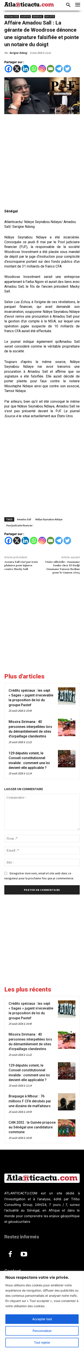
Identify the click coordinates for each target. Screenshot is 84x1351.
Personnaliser (42, 1331)
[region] (42, 1311)
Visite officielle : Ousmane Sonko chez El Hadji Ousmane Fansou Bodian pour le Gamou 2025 (62, 567)
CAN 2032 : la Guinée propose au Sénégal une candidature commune (32, 1127)
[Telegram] (59, 68)
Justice (25, 16)
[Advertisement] (42, 162)
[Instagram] (42, 68)
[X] (17, 68)
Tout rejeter (42, 1342)
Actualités (11, 16)
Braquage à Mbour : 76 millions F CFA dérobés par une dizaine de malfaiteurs (30, 1101)
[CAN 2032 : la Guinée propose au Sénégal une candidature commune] (66, 1128)
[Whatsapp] (33, 68)
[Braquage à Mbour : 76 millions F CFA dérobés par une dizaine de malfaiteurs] (66, 1102)
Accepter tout (42, 1319)
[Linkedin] (25, 68)
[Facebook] (8, 68)
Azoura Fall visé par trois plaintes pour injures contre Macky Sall (21, 565)
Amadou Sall (24, 519)
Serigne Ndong (18, 53)
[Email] (50, 68)
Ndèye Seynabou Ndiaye (48, 519)
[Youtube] (24, 1254)
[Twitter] (67, 68)
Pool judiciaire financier (19, 525)
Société (49, 16)
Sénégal (37, 16)
